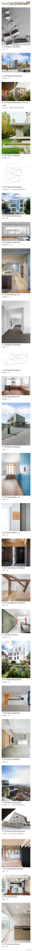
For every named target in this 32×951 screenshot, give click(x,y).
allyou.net (29, 949)
